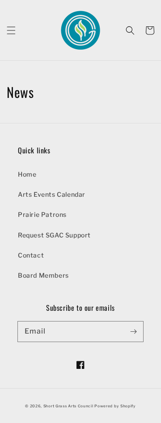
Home (27, 174)
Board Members (43, 275)
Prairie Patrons (42, 214)
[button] (11, 30)
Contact (31, 255)
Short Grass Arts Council (68, 406)
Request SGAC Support (54, 235)
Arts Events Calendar (51, 194)
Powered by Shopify (115, 406)
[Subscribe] (133, 331)
